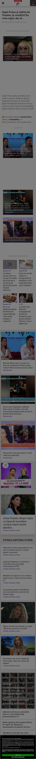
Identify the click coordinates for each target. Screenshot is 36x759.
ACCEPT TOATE (18, 755)
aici (14, 744)
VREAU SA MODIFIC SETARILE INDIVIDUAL (18, 757)
